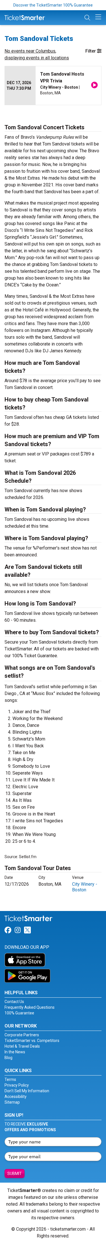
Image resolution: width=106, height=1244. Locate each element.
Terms (10, 1079)
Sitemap (12, 1102)
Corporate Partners (22, 1035)
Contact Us (14, 1001)
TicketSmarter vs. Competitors (32, 1040)
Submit (14, 1173)
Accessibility (16, 1096)
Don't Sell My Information (27, 1091)
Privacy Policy (17, 1085)
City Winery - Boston (84, 887)
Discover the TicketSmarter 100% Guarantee (53, 5)
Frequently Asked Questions (30, 1007)
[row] (53, 85)
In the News (15, 1052)
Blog (8, 1057)
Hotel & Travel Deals (22, 1046)
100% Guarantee (19, 1013)
